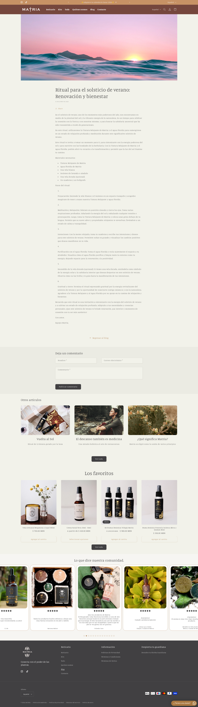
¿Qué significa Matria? (152, 439)
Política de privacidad (56, 702)
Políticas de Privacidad (110, 652)
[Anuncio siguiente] (129, 2)
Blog (63, 669)
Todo (63, 661)
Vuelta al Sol (45, 439)
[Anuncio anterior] (68, 2)
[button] (164, 9)
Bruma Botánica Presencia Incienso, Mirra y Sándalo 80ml (159, 529)
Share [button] (60, 108)
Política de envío (87, 702)
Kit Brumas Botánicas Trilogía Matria (119, 528)
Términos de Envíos (109, 661)
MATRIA (28, 702)
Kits (62, 657)
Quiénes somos (67, 665)
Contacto (64, 673)
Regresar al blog (100, 338)
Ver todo (99, 459)
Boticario (65, 652)
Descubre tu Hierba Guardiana (154, 652)
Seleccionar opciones (78, 539)
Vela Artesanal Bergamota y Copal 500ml (39, 528)
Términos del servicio (73, 702)
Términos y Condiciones (110, 657)
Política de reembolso (40, 702)
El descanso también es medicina (99, 439)
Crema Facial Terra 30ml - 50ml (79, 528)
